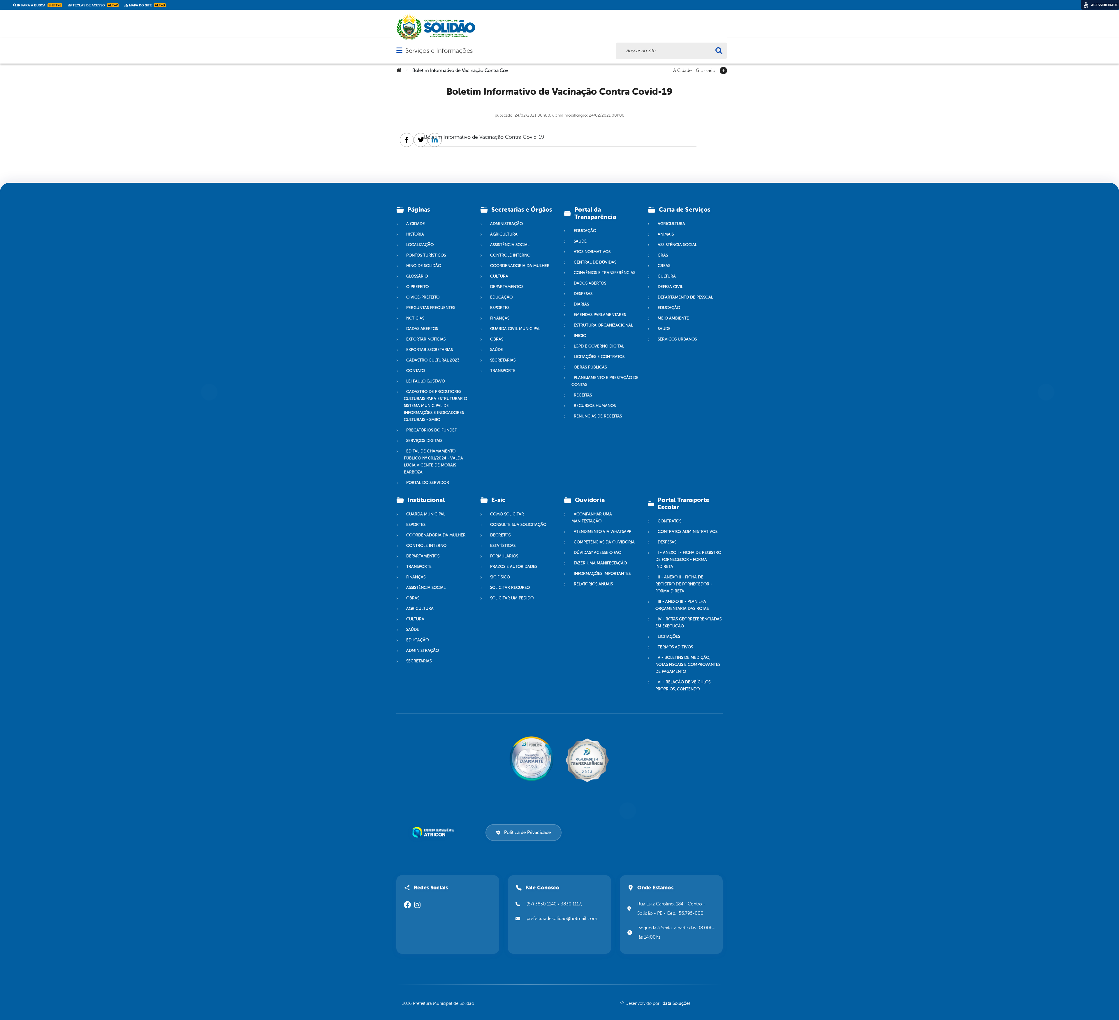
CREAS (664, 266)
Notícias (415, 318)
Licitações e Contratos (599, 356)
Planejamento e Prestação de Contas (604, 381)
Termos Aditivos (675, 647)
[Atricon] (434, 832)
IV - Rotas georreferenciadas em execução (688, 622)
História (415, 234)
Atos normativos (592, 252)
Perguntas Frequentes (430, 308)
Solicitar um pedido (512, 598)
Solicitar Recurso (510, 587)
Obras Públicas (590, 367)
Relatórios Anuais (593, 584)
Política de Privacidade (527, 832)
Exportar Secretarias (429, 349)
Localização (420, 245)
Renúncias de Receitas (598, 416)
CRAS (663, 255)
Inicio (580, 335)
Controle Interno (510, 255)
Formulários (504, 556)
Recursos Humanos (595, 405)
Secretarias (502, 360)
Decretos (500, 535)
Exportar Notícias (426, 339)
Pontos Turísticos (426, 255)
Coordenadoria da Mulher (520, 266)
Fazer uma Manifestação (600, 563)
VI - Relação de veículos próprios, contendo (682, 685)
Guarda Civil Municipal (515, 328)
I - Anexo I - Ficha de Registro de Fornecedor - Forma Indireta (688, 559)
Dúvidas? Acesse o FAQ (597, 552)
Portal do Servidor (427, 482)
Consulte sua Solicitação (518, 524)
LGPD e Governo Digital (599, 346)
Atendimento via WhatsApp (602, 531)
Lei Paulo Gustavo (425, 381)
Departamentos (506, 287)
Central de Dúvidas (595, 262)
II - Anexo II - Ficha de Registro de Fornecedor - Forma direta (683, 584)
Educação (501, 297)
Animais (666, 234)
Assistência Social (509, 245)
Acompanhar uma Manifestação (591, 517)
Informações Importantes (602, 573)
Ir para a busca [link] (38, 5)
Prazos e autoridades (513, 566)
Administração (506, 224)
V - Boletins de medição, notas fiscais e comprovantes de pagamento (687, 664)
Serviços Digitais (424, 440)
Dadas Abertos (422, 328)
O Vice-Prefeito (422, 297)
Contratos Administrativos (687, 531)
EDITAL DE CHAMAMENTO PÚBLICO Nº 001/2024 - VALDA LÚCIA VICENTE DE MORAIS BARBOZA (433, 461)
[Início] (399, 70)
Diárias (581, 304)
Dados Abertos (590, 283)
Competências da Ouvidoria (604, 542)
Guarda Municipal (425, 514)
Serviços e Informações (439, 50)
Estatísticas (502, 545)
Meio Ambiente (673, 318)
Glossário (705, 70)
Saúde (496, 349)
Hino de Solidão (423, 266)
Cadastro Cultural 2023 (433, 360)
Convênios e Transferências (604, 273)
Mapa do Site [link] (146, 5)
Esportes (499, 308)
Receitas (583, 395)
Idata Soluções (675, 1003)
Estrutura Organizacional (603, 325)
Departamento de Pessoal (685, 297)
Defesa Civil (670, 287)
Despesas (583, 294)
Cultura (499, 276)
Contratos (669, 521)
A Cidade (682, 70)
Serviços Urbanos (677, 339)
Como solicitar (507, 514)
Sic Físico (500, 577)
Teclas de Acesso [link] (95, 5)
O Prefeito (417, 287)
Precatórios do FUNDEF (431, 430)
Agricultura (504, 234)
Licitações (669, 636)
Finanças (499, 318)
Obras (496, 339)
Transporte (502, 370)
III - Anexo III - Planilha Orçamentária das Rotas (682, 605)
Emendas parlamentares (600, 315)
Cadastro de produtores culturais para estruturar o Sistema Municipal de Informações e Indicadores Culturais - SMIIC (435, 405)
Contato (415, 370)
